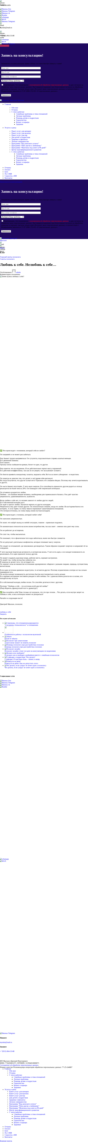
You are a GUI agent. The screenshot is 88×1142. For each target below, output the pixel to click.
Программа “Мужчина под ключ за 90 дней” (28, 148)
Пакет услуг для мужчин (21, 133)
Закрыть (3, 614)
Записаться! (4, 46)
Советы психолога (13, 257)
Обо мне (14, 108)
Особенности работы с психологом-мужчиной (23, 634)
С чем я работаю (17, 112)
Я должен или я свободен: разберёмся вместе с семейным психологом (32, 655)
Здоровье (19, 124)
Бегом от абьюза (11, 639)
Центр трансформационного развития (26, 150)
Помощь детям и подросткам (27, 118)
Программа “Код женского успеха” (25, 144)
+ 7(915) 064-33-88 (7, 1051)
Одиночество (21, 120)
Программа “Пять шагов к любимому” (26, 146)
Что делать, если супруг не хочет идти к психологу (24, 668)
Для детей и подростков (20, 137)
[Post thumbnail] (21, 623)
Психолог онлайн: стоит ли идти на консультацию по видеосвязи (30, 651)
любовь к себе (5, 612)
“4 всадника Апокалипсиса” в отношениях (21, 625)
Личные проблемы (23, 116)
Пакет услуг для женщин (21, 131)
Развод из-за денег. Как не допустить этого (21, 663)
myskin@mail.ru (6, 1042)
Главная (3, 257)
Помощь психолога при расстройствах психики (23, 647)
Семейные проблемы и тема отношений (31, 114)
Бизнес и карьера (22, 122)
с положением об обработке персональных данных (49, 85)
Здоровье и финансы (19, 139)
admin (18, 272)
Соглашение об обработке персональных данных (19, 1065)
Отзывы (14, 110)
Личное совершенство (20, 141)
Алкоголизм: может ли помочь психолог (20, 643)
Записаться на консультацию (11, 182)
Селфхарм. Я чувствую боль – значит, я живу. (22, 659)
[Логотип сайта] (12, 100)
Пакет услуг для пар (19, 135)
